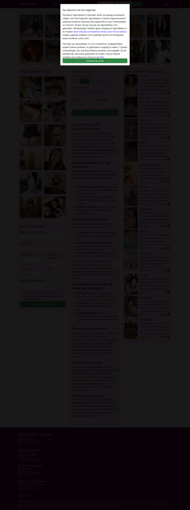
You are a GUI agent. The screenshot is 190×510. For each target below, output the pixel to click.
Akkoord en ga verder (95, 60)
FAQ (102, 57)
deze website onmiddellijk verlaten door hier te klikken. (100, 31)
